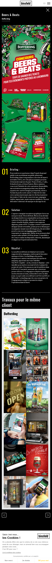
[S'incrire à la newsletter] (44, 3)
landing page (32, 231)
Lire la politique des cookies (11, 552)
